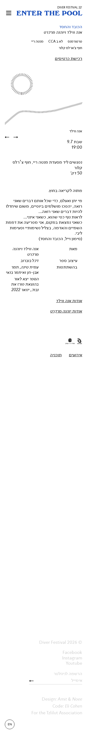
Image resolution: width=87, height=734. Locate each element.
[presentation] (18, 137)
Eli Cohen (73, 706)
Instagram (72, 658)
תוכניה (56, 355)
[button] (9, 13)
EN (10, 724)
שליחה (33, 681)
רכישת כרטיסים (68, 58)
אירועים (75, 355)
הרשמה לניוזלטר (68, 674)
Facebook (72, 652)
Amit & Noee (70, 699)
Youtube (74, 663)
